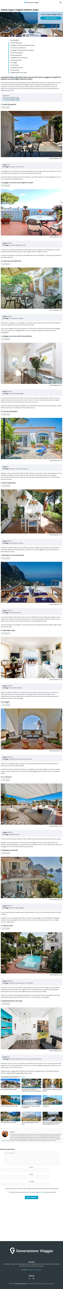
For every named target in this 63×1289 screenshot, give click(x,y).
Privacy (52, 1283)
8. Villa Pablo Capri (15, 60)
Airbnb (60, 158)
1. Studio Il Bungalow (16, 43)
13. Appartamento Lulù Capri (18, 72)
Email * (31, 1174)
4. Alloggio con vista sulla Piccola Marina (22, 50)
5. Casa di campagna (16, 53)
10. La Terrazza (14, 65)
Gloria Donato (31, 34)
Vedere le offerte (51, 18)
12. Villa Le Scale (14, 70)
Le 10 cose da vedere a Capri (11, 97)
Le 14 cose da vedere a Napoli (11, 99)
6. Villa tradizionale (15, 55)
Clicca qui (22, 1077)
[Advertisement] (31, 1224)
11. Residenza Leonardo (16, 67)
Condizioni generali (45, 1283)
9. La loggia (13, 62)
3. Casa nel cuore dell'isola (17, 48)
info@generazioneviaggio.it (34, 1269)
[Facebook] (29, 1278)
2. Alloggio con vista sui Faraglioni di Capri (22, 45)
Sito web (31, 1181)
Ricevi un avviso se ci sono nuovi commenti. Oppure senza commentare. (33, 1192)
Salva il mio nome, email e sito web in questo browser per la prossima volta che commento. (32, 1188)
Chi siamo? (37, 1283)
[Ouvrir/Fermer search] (60, 2)
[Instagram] (33, 1278)
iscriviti (42, 1192)
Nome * (31, 1167)
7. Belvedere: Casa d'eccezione (19, 57)
